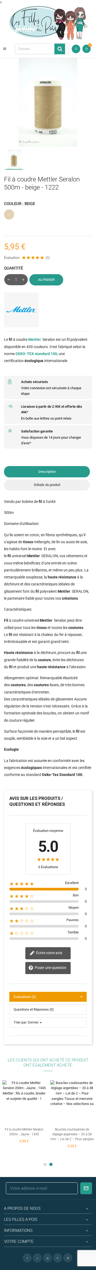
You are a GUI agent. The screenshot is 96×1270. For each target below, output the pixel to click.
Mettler (34, 339)
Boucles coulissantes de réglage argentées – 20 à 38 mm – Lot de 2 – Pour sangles (72, 1134)
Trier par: (20, 1022)
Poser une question (50, 967)
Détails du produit (47, 485)
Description (47, 472)
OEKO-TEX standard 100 (36, 354)
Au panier (46, 280)
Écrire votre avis (48, 953)
